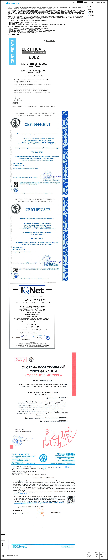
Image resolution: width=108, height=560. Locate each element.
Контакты (98, 2)
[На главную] (14, 4)
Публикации (91, 15)
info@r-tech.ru (95, 558)
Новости (73, 2)
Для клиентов (103, 2)
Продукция (86, 2)
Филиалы (91, 12)
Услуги (92, 2)
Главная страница (10, 555)
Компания (79, 2)
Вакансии (91, 14)
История (91, 11)
